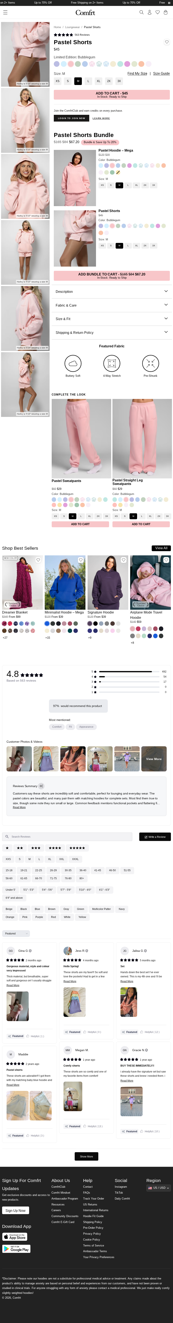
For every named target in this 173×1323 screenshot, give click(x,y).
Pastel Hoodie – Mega (116, 150)
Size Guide (161, 73)
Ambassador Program (64, 1198)
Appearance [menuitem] (86, 726)
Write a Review (159, 838)
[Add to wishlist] (38, 560)
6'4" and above (14, 897)
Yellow (82, 917)
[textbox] (67, 837)
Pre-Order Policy (93, 1227)
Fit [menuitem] (70, 726)
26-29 (53, 870)
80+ (82, 878)
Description (64, 291)
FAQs (86, 1192)
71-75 (53, 878)
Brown (51, 909)
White (67, 917)
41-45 (97, 870)
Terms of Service (93, 1245)
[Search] (142, 12)
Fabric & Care (66, 305)
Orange (10, 917)
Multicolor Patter (101, 909)
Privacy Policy (92, 1233)
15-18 (9, 870)
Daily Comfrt (122, 1198)
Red (53, 917)
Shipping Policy (92, 1222)
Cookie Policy (91, 1239)
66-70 (38, 878)
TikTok (119, 1192)
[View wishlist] (158, 12)
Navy (122, 909)
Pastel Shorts (109, 211)
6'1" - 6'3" (104, 889)
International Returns (95, 1210)
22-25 (38, 870)
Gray (66, 909)
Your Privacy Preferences (98, 1257)
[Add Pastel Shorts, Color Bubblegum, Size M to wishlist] (167, 42)
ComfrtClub (58, 1186)
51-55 (127, 870)
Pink (24, 917)
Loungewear (72, 27)
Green (80, 909)
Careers (56, 1210)
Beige (9, 909)
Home (57, 27)
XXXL (75, 859)
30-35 (68, 870)
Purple (39, 917)
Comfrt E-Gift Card (62, 1222)
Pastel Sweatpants (66, 481)
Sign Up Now (15, 1210)
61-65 (23, 878)
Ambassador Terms (95, 1251)
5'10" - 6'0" (85, 889)
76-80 (68, 878)
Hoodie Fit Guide (93, 1216)
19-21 (23, 870)
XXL (61, 859)
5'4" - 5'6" (47, 889)
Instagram (121, 1186)
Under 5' (10, 889)
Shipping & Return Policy (74, 332)
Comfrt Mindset (60, 1192)
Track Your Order (93, 1198)
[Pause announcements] (169, 3)
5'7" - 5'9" (66, 889)
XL (49, 859)
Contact (88, 1186)
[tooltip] (41, 786)
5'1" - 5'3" (28, 889)
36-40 (83, 870)
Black (23, 909)
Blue (37, 909)
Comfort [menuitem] (56, 726)
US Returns (90, 1204)
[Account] (150, 12)
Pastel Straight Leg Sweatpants (127, 481)
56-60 (9, 878)
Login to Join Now (71, 118)
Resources (58, 1204)
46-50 (112, 870)
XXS (8, 859)
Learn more (101, 118)
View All (161, 548)
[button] (4, 623)
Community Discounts (64, 1216)
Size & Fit (63, 319)
